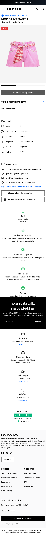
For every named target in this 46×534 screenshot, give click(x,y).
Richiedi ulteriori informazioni (20, 193)
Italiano (7, 459)
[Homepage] (14, 8)
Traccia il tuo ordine (32, 478)
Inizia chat (22, 381)
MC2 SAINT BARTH (14, 19)
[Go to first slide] (44, 2)
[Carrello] (42, 9)
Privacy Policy (6, 486)
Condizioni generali (9, 478)
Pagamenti (5, 482)
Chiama (22, 400)
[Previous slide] (1, 2)
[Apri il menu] (3, 9)
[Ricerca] (37, 9)
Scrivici (22, 344)
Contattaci (28, 486)
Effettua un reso (30, 473)
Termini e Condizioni (9, 473)
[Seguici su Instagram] (7, 453)
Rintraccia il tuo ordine (23, 519)
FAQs (26, 482)
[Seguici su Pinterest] (11, 453)
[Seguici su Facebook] (2, 453)
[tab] (8, 85)
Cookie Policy (6, 491)
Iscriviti (38, 322)
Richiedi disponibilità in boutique (21, 199)
